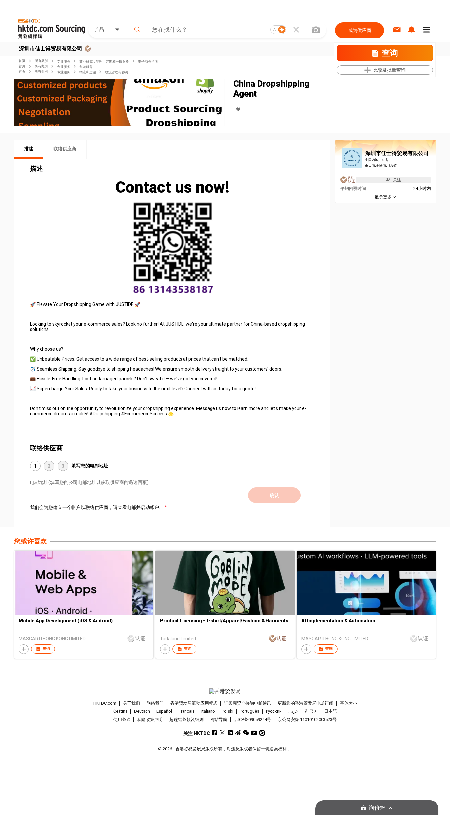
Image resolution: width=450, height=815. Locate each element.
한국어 (311, 711)
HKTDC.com (104, 703)
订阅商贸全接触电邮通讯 (247, 703)
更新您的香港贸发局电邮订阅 (305, 703)
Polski (227, 711)
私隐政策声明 (150, 719)
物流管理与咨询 (116, 72)
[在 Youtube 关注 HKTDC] (254, 733)
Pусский (274, 711)
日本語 (330, 711)
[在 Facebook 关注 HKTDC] (214, 733)
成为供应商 (359, 30)
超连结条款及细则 (186, 719)
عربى (293, 711)
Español (164, 711)
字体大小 (348, 703)
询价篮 (377, 808)
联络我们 (155, 703)
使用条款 (121, 719)
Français (187, 711)
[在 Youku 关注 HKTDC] (262, 733)
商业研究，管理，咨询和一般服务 (104, 61)
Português (249, 711)
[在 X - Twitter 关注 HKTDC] (222, 733)
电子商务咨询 (148, 61)
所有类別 (41, 61)
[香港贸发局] (225, 691)
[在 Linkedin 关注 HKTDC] (230, 733)
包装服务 (86, 67)
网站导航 (218, 719)
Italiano (208, 711)
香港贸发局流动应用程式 (193, 703)
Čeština (120, 711)
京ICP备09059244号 (252, 719)
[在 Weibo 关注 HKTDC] (238, 733)
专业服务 (63, 61)
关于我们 (131, 703)
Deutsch (142, 711)
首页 (22, 61)
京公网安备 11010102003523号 (307, 719)
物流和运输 (87, 72)
